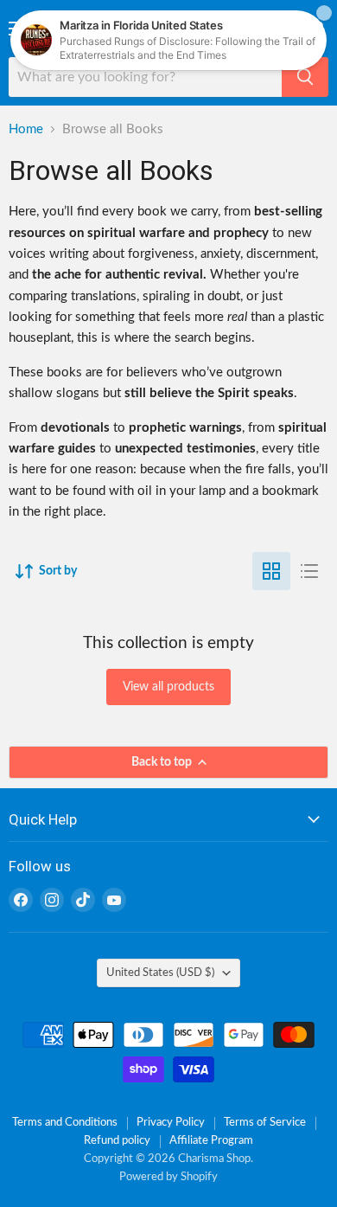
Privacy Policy (171, 1122)
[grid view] (271, 571)
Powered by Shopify (168, 1177)
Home (26, 129)
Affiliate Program (211, 1140)
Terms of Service (265, 1122)
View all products (168, 687)
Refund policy (117, 1140)
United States (160, 972)
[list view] (309, 571)
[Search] (305, 77)
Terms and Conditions (65, 1122)
